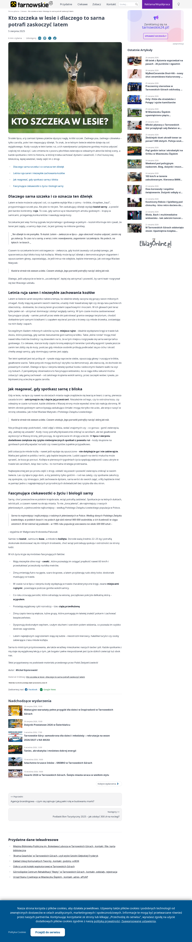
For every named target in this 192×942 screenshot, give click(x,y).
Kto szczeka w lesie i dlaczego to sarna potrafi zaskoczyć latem (55, 677)
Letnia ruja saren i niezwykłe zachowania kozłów (39, 173)
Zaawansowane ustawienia (138, 921)
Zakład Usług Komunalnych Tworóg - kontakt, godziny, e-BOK (46, 861)
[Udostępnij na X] (49, 38)
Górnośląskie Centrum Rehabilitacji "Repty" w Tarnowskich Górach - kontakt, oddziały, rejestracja (65, 871)
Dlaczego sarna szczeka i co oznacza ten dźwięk (38, 166)
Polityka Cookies (17, 932)
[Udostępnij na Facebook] (55, 38)
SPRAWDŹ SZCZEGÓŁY (155, 36)
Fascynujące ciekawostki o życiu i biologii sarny (38, 186)
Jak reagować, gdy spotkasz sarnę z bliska (35, 179)
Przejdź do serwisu (47, 932)
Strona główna (13, 11)
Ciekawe (83, 4)
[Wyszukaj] (136, 4)
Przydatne (66, 4)
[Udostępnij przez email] (44, 38)
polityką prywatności (107, 921)
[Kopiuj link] (39, 38)
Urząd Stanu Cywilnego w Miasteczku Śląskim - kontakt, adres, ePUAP (50, 877)
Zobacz (96, 4)
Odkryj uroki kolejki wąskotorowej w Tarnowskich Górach (44, 866)
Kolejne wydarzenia (107, 783)
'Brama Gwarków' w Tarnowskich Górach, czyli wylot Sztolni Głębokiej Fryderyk (55, 855)
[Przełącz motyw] (178, 4)
